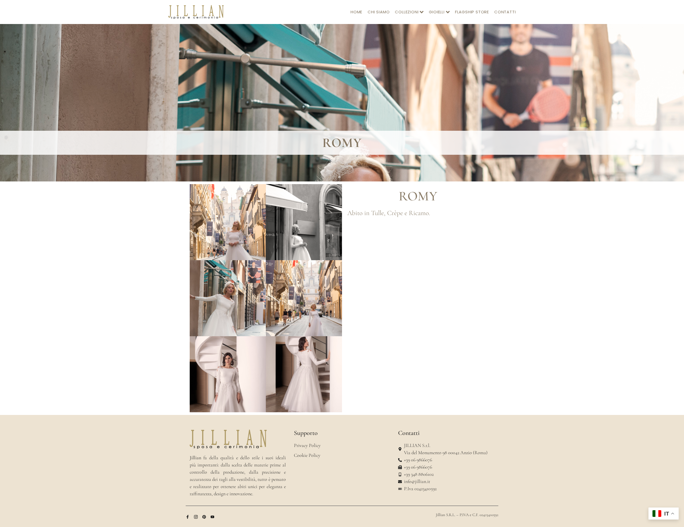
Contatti (505, 12)
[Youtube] (212, 517)
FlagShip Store (472, 12)
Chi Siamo (379, 12)
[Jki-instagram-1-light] (196, 517)
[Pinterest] (204, 517)
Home (356, 12)
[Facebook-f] (187, 517)
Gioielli (436, 12)
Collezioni (406, 12)
